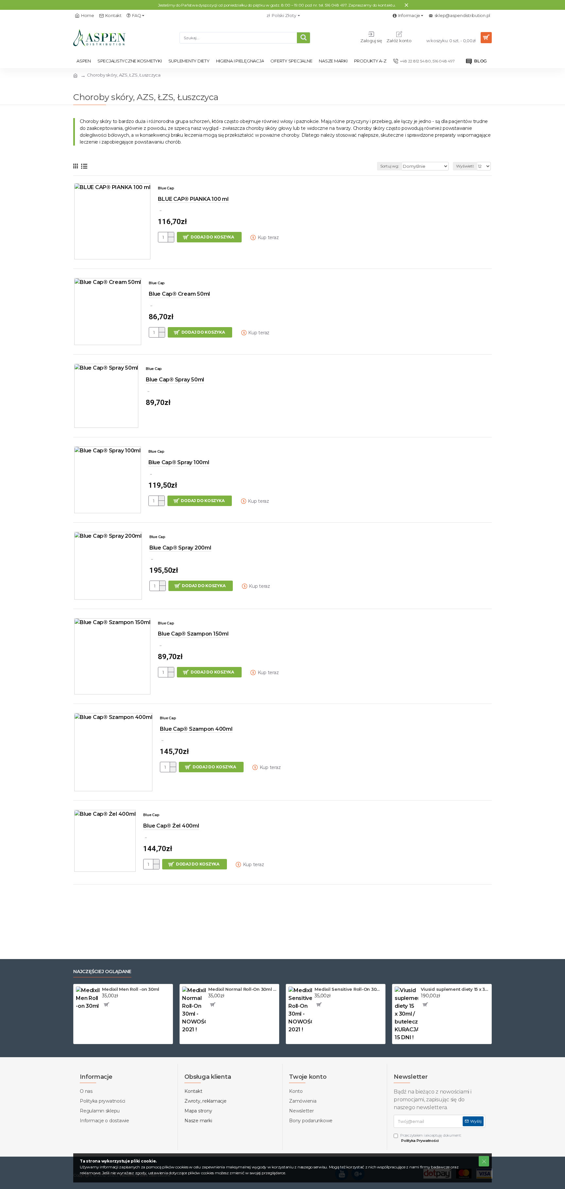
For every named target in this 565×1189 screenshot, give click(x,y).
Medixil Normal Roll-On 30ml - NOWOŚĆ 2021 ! (242, 989)
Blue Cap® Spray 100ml (178, 462)
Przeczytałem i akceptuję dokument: (430, 1138)
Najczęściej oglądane (102, 971)
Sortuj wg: (389, 166)
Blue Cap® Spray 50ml (175, 379)
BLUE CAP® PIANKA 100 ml (193, 199)
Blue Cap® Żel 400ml (171, 826)
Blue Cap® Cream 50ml (179, 294)
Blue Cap (166, 188)
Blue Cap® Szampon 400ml (196, 729)
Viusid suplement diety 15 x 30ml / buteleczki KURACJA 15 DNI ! (455, 989)
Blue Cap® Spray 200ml (180, 548)
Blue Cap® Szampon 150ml (193, 634)
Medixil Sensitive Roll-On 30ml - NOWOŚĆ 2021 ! (349, 989)
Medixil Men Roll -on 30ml (130, 989)
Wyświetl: (465, 166)
